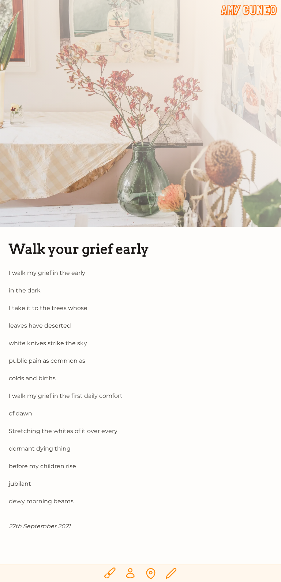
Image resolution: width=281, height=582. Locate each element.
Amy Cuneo (249, 10)
